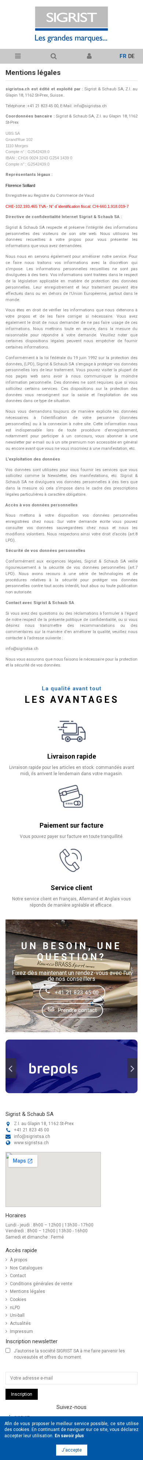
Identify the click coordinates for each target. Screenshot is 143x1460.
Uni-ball (17, 1315)
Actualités (20, 1323)
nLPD (15, 1307)
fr (123, 56)
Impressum (21, 1331)
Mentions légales (27, 1291)
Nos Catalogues (26, 1268)
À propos (18, 1259)
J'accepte (72, 1450)
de (131, 56)
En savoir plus (69, 1435)
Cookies (18, 1299)
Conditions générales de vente (41, 1283)
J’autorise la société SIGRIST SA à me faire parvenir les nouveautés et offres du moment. (69, 1354)
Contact (18, 1275)
